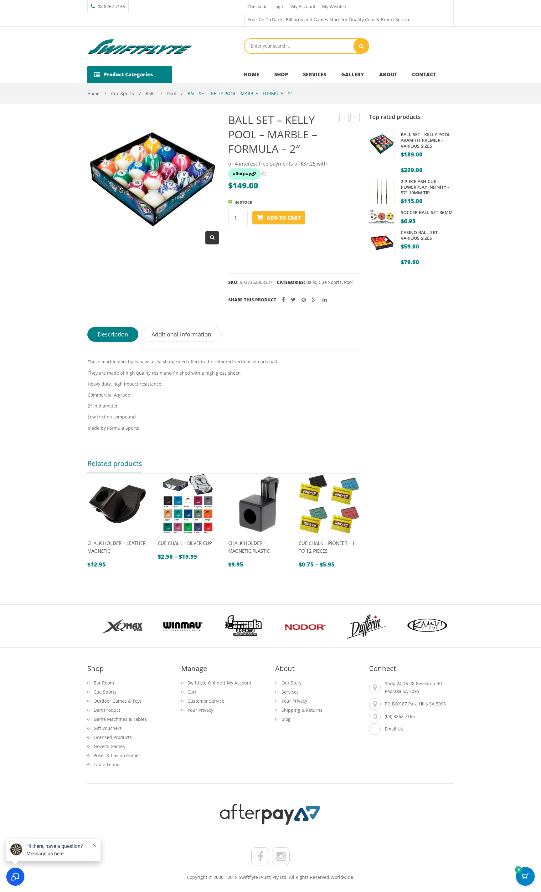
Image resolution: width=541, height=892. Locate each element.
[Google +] (314, 300)
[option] (118, 521)
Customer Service (206, 701)
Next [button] (442, 626)
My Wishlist (334, 6)
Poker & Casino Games (117, 755)
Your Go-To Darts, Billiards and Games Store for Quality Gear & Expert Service (329, 20)
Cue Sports (122, 93)
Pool (171, 93)
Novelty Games (109, 746)
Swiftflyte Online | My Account (219, 683)
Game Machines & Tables (120, 719)
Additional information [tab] (181, 334)
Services (290, 692)
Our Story (291, 683)
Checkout (257, 6)
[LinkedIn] (324, 300)
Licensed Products (113, 737)
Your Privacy (200, 710)
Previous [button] (98, 626)
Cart (192, 692)
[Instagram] (281, 856)
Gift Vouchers (108, 728)
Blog (286, 719)
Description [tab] (113, 334)
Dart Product (107, 710)
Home (93, 93)
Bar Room (104, 683)
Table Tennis (107, 764)
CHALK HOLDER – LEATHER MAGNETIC (116, 547)
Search (361, 46)
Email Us (394, 729)
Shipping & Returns (301, 710)
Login (279, 6)
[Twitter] (293, 300)
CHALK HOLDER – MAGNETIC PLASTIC (249, 547)
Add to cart (284, 217)
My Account (303, 6)
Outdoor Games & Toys (118, 701)
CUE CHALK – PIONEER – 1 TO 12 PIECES (327, 547)
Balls (151, 93)
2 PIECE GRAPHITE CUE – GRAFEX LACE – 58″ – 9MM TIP (355, 118)
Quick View (94, 537)
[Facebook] (283, 300)
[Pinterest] (303, 300)
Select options (180, 537)
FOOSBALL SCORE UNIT (344, 118)
